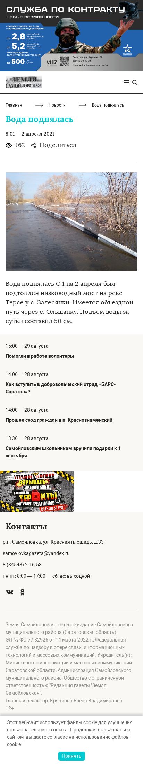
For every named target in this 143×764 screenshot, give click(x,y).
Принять (72, 756)
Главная (14, 105)
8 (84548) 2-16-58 (22, 564)
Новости (57, 105)
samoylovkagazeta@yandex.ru (36, 553)
